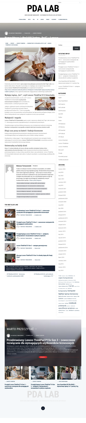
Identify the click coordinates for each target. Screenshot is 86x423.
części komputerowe (65, 278)
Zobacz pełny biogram (35, 180)
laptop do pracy (62, 296)
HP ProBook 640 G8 (61, 288)
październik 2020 (63, 198)
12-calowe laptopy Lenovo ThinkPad (18, 266)
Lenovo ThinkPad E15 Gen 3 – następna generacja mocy (31, 245)
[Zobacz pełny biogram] (41, 180)
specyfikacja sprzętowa (66, 308)
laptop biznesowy (71, 294)
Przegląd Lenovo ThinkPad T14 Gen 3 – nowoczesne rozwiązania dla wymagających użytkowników (68, 68)
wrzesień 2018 (62, 250)
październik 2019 (63, 218)
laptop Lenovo (70, 296)
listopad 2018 (62, 244)
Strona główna (22, 19)
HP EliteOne (61, 127)
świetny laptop (60, 312)
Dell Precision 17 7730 (70, 282)
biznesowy (70, 275)
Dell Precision (62, 110)
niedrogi (66, 303)
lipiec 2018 (61, 257)
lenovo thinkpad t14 (61, 300)
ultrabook (71, 310)
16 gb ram (63, 275)
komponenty (62, 291)
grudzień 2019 (62, 211)
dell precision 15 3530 (72, 280)
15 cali (59, 275)
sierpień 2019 (62, 224)
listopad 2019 (62, 215)
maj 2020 (60, 205)
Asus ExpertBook (63, 101)
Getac (60, 120)
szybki (76, 308)
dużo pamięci (61, 284)
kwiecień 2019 (62, 228)
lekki (78, 296)
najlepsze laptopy (61, 303)
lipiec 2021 (61, 179)
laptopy (75, 296)
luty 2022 (60, 175)
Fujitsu (60, 117)
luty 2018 (60, 270)
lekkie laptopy (40, 268)
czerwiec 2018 (62, 260)
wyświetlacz (76, 310)
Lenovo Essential (63, 140)
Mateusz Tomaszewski (16, 33)
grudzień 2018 (62, 241)
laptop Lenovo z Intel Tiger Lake (15, 268)
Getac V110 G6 (76, 286)
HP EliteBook (61, 123)
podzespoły (62, 306)
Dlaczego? (54, 19)
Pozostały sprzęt (62, 156)
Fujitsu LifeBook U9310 (63, 286)
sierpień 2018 (62, 254)
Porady (47, 19)
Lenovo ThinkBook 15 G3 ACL (70, 298)
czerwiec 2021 (62, 182)
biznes (67, 275)
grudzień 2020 (62, 192)
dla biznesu (77, 282)
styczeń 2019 (62, 237)
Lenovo (42, 19)
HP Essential (61, 130)
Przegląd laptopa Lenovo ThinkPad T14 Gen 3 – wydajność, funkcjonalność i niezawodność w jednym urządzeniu (68, 76)
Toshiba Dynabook (63, 159)
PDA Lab (43, 394)
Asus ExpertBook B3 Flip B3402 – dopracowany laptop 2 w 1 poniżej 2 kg (68, 82)
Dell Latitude (61, 107)
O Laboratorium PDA (62, 19)
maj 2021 (60, 185)
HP (37, 19)
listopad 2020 (62, 195)
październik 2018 (63, 247)
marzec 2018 (61, 267)
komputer (71, 291)
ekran (71, 284)
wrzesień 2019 (62, 221)
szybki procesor (61, 310)
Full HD (71, 286)
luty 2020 (60, 208)
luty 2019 (60, 234)
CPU (74, 275)
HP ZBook (61, 137)
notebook (72, 303)
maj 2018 (60, 264)
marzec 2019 (61, 231)
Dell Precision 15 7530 (62, 282)
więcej (43, 357)
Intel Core (70, 288)
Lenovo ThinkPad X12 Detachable (15, 269)
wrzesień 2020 (62, 201)
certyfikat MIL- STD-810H (35, 266)
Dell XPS (60, 114)
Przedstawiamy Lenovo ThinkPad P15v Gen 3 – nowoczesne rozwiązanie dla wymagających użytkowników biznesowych (68, 60)
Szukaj (60, 45)
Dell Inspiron (61, 104)
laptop (61, 294)
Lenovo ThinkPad (37, 33)
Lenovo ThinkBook (63, 143)
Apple (29, 19)
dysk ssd (67, 284)
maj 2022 (60, 172)
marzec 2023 (61, 169)
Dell (34, 19)
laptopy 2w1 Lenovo (30, 268)
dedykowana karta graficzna (63, 280)
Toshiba (67, 310)
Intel (66, 288)
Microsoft (61, 150)
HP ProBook (61, 133)
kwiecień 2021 (62, 188)
